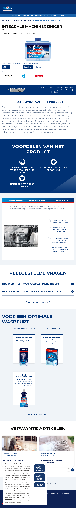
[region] (25, 483)
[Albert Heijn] (24, 76)
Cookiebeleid (8, 499)
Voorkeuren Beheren (39, 484)
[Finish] (7, 8)
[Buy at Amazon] (9, 76)
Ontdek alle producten (37, 414)
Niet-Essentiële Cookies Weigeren (39, 477)
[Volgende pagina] (72, 469)
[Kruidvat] (39, 76)
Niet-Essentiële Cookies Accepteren (39, 468)
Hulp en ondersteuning (37, 302)
